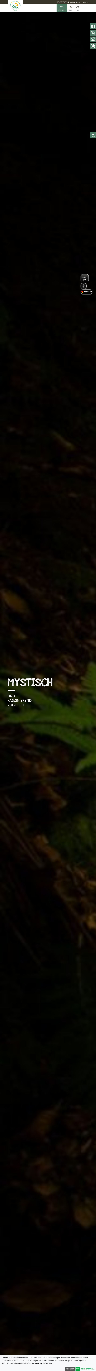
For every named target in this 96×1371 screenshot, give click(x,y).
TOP (93, 136)
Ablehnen (70, 1369)
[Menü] (84, 8)
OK (77, 1369)
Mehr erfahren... (87, 1369)
